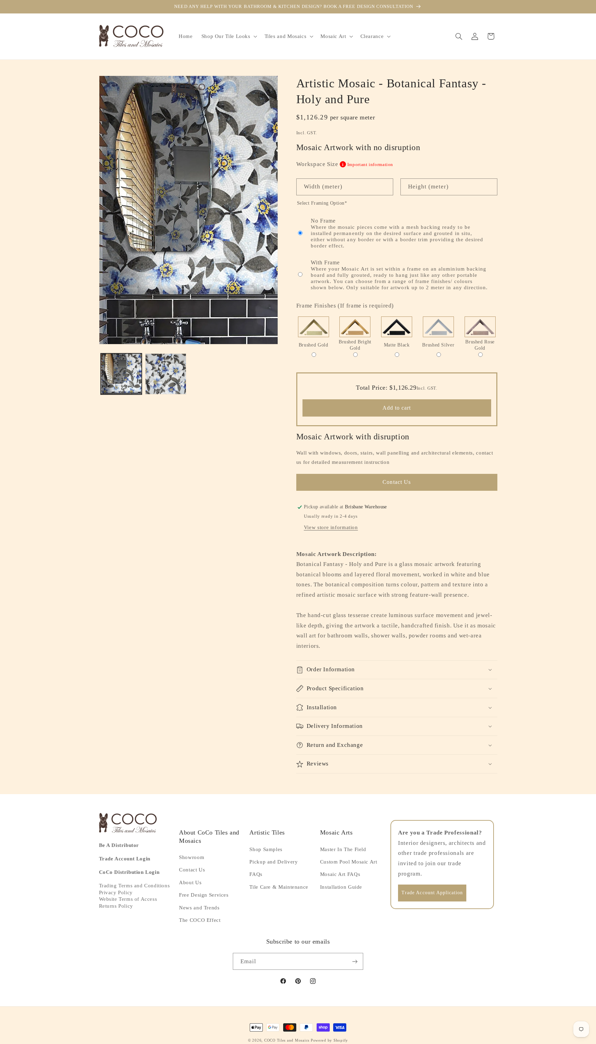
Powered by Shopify (329, 1040)
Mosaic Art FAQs (340, 874)
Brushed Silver (438, 345)
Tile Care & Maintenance (278, 887)
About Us (190, 882)
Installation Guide (341, 887)
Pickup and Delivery (273, 862)
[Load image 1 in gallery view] (121, 373)
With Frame (399, 275)
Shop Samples (265, 849)
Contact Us (397, 482)
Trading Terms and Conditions (134, 885)
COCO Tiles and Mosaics (286, 1040)
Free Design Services (204, 895)
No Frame (397, 233)
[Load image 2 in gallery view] (165, 373)
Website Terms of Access (128, 899)
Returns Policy (116, 906)
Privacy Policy (116, 892)
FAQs (255, 874)
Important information (367, 164)
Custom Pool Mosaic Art (348, 862)
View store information (331, 527)
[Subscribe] (355, 961)
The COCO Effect (199, 920)
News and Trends (199, 907)
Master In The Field (343, 849)
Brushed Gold (313, 345)
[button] (228, 36)
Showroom (191, 857)
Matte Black (397, 345)
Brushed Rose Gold (480, 345)
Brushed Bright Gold (355, 345)
